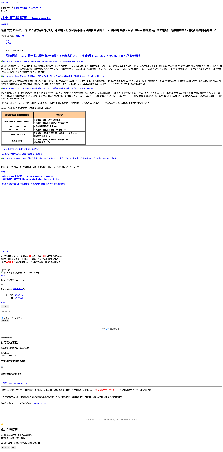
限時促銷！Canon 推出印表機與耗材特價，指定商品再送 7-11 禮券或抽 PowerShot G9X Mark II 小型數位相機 (73, 55)
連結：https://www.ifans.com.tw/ (15, 383)
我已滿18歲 (6, 447)
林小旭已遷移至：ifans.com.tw (26, 18)
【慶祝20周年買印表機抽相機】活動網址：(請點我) (22, 154)
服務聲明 (134, 420)
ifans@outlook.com (40, 403)
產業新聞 (19, 298)
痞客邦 (16, 289)
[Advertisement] (189, 201)
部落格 (8, 43)
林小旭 (4, 275)
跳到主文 (4, 24)
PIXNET (94, 420)
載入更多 (5, 306)
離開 (13, 447)
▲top (3, 302)
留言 (21, 289)
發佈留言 (5, 321)
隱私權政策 (124, 420)
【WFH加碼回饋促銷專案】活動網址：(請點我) (20, 149)
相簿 (7, 41)
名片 (7, 46)
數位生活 (20, 36)
